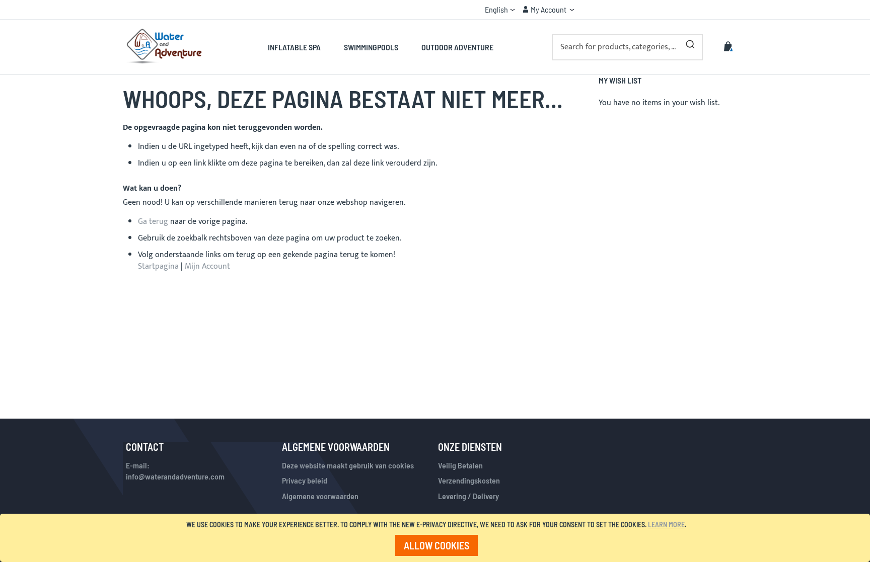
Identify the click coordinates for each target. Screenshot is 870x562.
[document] (436, 538)
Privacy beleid (304, 480)
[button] (500, 9)
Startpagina (158, 266)
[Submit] (690, 42)
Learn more (666, 524)
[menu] (380, 47)
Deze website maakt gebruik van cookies (348, 465)
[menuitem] (300, 47)
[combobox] (627, 47)
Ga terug (153, 221)
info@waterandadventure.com (175, 476)
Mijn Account (207, 266)
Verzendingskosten (469, 480)
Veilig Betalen (460, 465)
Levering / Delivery (468, 496)
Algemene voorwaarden (320, 496)
